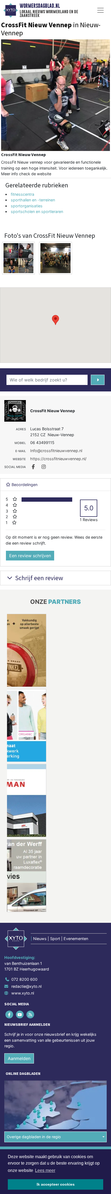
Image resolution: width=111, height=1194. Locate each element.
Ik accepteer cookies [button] (56, 1184)
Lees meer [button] (45, 1170)
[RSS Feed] (30, 1014)
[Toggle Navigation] (100, 10)
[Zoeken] (98, 380)
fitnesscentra (22, 194)
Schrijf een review (38, 578)
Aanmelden (19, 1058)
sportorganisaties (27, 206)
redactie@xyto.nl (26, 986)
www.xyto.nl (22, 993)
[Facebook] (9, 1014)
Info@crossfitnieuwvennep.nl (56, 450)
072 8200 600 (24, 979)
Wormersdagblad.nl (40, 6)
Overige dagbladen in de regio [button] (34, 1136)
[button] (55, 320)
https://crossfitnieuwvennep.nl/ (58, 458)
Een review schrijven (30, 555)
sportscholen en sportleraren (37, 211)
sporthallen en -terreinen (33, 200)
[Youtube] (20, 1014)
